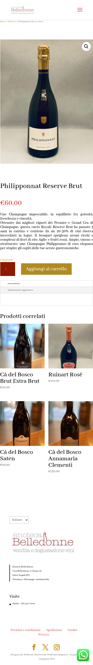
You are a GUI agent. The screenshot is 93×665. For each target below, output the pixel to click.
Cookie (72, 630)
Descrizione (14, 283)
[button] (86, 46)
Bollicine (11, 21)
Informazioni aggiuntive (20, 290)
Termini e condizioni (25, 630)
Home (2, 21)
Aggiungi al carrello (46, 269)
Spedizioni (54, 630)
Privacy (43, 634)
